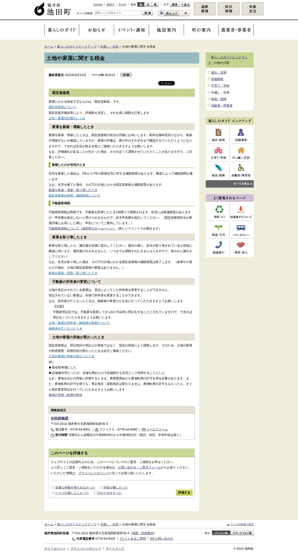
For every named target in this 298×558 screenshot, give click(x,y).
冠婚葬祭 (217, 79)
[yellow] (155, 4)
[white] (148, 4)
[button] (174, 13)
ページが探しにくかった (72, 493)
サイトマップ (115, 548)
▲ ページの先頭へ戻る (240, 524)
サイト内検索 (84, 13)
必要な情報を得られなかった (75, 487)
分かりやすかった (110, 493)
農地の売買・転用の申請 (65, 395)
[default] (175, 4)
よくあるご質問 (135, 538)
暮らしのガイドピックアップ (77, 46)
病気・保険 (218, 99)
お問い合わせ (164, 538)
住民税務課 (59, 418)
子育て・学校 (220, 85)
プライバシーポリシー (93, 473)
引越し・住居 (109, 46)
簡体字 (111, 4)
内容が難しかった (116, 487)
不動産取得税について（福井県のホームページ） (82, 228)
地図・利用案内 (143, 533)
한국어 (122, 4)
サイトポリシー (55, 548)
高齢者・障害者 (222, 105)
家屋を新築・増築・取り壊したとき (73, 190)
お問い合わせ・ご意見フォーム (139, 467)
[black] (140, 4)
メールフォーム (157, 429)
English (98, 4)
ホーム (48, 46)
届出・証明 (218, 72)
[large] (185, 4)
